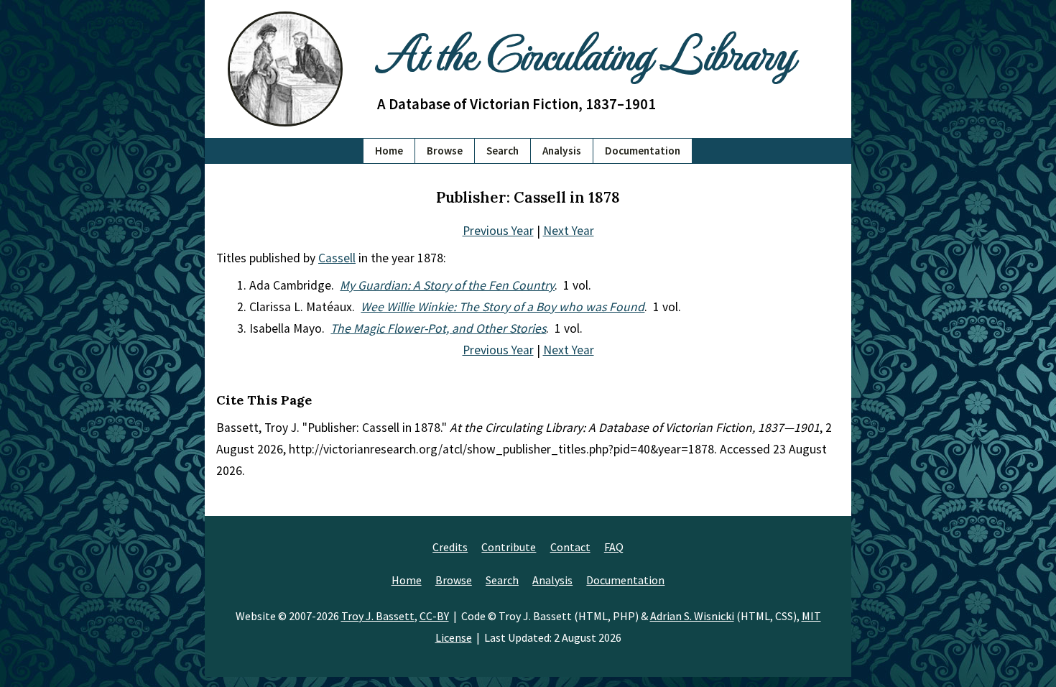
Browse (445, 150)
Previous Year (498, 231)
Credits (450, 547)
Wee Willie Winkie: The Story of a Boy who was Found (502, 307)
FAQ (614, 547)
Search (502, 150)
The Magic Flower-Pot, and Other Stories (438, 328)
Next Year (568, 231)
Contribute (508, 547)
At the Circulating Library (585, 51)
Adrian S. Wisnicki (692, 616)
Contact (570, 547)
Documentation (642, 150)
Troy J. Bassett (377, 616)
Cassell (337, 258)
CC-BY (434, 616)
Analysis (561, 150)
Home (389, 150)
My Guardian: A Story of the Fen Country (447, 285)
